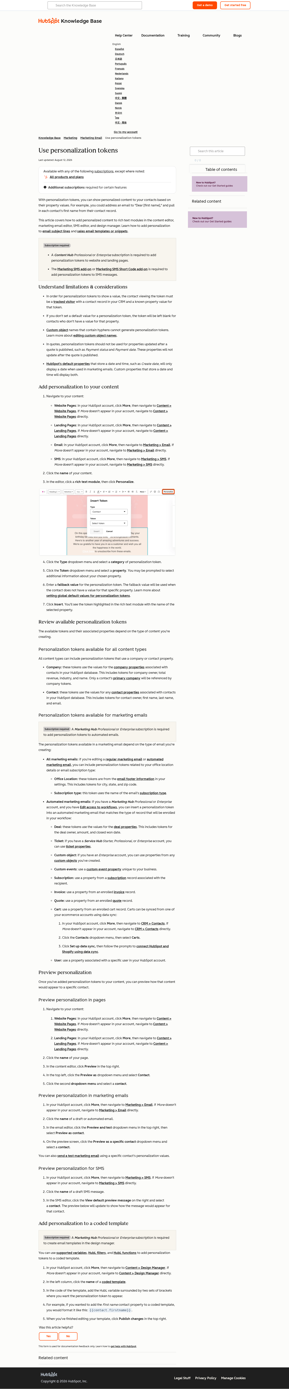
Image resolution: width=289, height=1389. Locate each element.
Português (121, 63)
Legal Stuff (182, 1378)
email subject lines (56, 231)
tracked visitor (64, 302)
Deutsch (119, 54)
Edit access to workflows (98, 807)
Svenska (119, 88)
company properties (129, 667)
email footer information (135, 779)
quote (117, 901)
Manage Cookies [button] (233, 1378)
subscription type (153, 793)
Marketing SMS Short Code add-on (122, 269)
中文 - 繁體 (121, 98)
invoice (119, 892)
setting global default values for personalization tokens (88, 596)
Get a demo (205, 5)
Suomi (118, 93)
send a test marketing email (78, 1156)
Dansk (118, 103)
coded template (113, 1282)
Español (119, 49)
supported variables (71, 1253)
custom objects (65, 861)
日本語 (118, 59)
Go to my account (126, 132)
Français (119, 68)
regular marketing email (124, 759)
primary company (126, 678)
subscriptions (103, 171)
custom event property (104, 869)
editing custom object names (95, 335)
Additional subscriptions (66, 187)
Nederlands (121, 73)
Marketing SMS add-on (74, 269)
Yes (48, 1336)
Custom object (57, 330)
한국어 (118, 113)
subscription (117, 878)
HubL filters (97, 1253)
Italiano (119, 78)
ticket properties (78, 846)
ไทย (117, 117)
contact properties (125, 692)
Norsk (118, 108)
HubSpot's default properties (68, 364)
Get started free (235, 5)
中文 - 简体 (121, 122)
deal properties (125, 827)
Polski (118, 83)
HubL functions (125, 1253)
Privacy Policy (205, 1378)
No (68, 1336)
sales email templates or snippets (102, 231)
